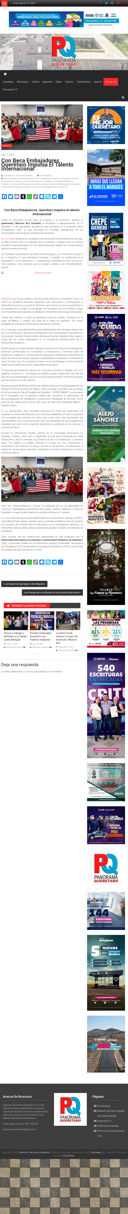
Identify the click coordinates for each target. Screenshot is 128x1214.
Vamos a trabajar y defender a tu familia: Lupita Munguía (15, 636)
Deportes (47, 81)
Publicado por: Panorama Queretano (18, 175)
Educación (111, 81)
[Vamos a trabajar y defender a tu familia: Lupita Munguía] (16, 620)
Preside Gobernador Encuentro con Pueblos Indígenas (41, 636)
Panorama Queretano (14, 647)
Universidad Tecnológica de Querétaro (16, 187)
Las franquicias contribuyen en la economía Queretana (51, 592)
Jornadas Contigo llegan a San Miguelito (25, 584)
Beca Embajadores (11, 178)
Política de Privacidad (107, 1126)
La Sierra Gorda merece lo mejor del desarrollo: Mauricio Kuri (67, 638)
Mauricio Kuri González (60, 178)
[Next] (118, 238)
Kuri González (8, 238)
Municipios (23, 81)
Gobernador (45, 178)
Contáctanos (83, 81)
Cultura (35, 81)
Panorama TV (10, 89)
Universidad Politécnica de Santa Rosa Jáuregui (29, 184)
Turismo (69, 81)
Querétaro (8, 81)
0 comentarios (46, 175)
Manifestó (6, 298)
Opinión (98, 81)
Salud (59, 81)
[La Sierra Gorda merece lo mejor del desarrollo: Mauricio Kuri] (68, 620)
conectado (28, 671)
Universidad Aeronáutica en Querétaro (36, 181)
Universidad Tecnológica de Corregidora (64, 184)
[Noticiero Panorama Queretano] (64, 52)
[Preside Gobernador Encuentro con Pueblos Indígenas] (42, 620)
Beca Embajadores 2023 (29, 178)
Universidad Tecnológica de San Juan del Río (50, 187)
